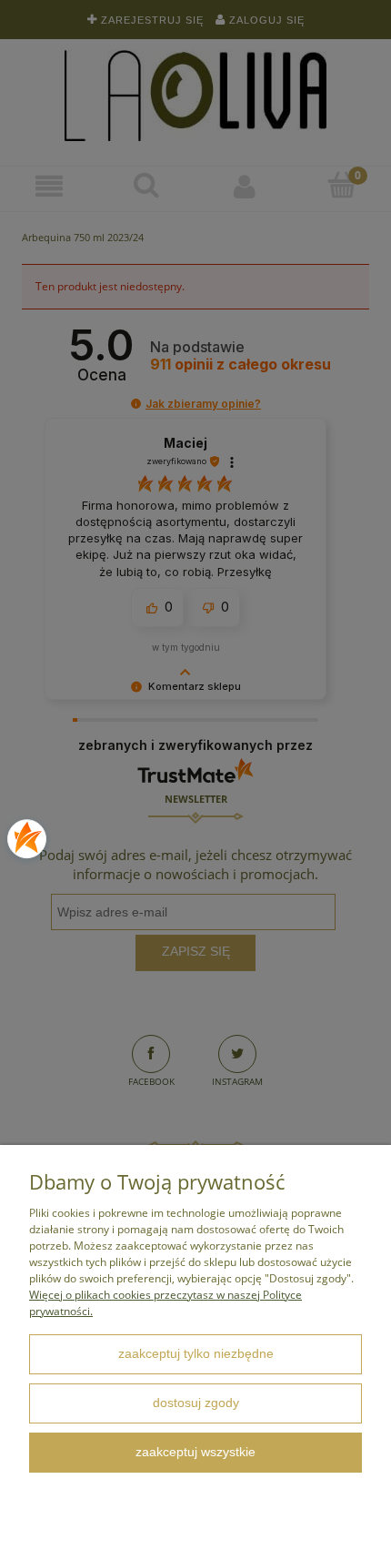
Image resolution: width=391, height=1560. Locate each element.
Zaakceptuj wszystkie (195, 1452)
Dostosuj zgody (196, 1403)
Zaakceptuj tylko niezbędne (196, 1354)
